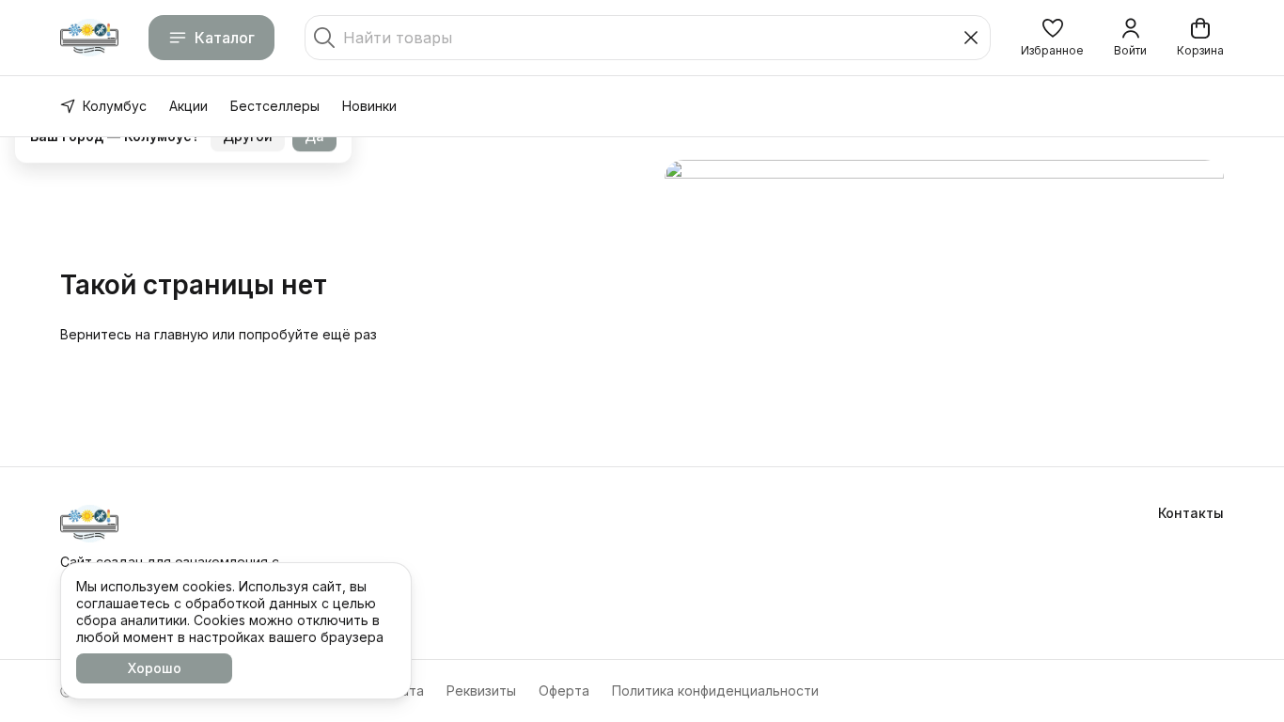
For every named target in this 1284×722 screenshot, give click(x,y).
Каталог (225, 37)
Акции (188, 106)
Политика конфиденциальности (715, 690)
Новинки (369, 106)
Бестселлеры (275, 106)
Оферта (564, 690)
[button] (1052, 37)
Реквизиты (481, 690)
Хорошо (154, 668)
